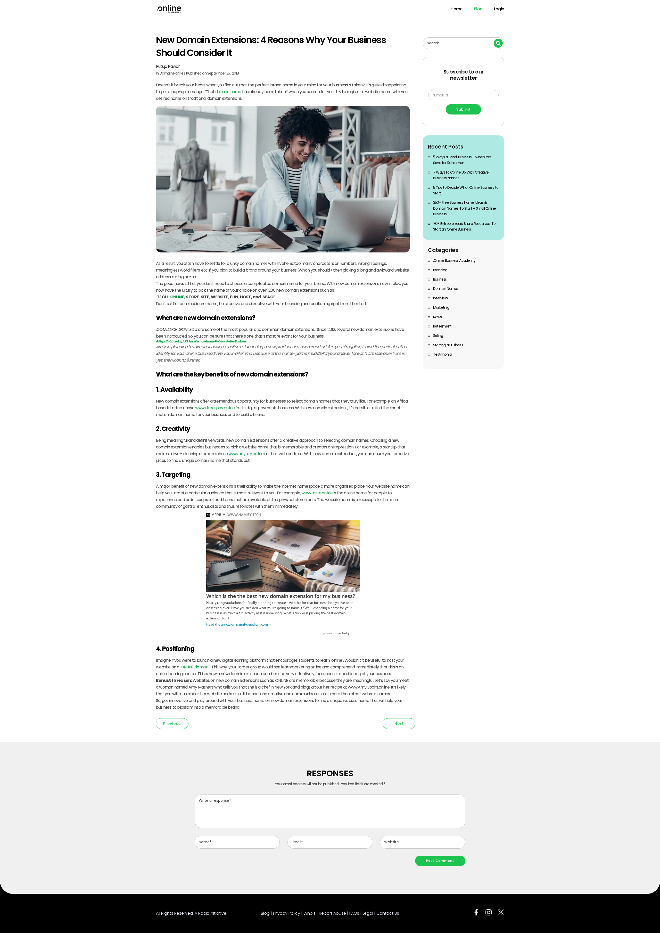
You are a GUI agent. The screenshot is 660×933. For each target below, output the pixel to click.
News (437, 317)
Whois (309, 913)
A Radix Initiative (210, 913)
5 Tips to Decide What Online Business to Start (465, 190)
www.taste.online (317, 493)
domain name (228, 92)
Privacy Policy (286, 913)
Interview (440, 298)
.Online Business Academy (454, 260)
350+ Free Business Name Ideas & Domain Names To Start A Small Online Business (464, 208)
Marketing (441, 307)
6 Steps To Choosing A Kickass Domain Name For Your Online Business (201, 341)
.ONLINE (176, 297)
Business (440, 279)
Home (456, 9)
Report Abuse (332, 913)
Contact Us (387, 913)
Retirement (442, 326)
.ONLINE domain (194, 667)
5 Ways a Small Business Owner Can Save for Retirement (462, 159)
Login (499, 9)
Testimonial (442, 354)
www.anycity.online (245, 454)
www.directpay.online (215, 408)
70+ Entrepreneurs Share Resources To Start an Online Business (464, 226)
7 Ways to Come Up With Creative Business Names (461, 175)
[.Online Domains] (169, 9)
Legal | (369, 913)
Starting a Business (448, 345)
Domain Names (172, 73)
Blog (478, 9)
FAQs (354, 913)
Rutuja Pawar (168, 66)
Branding (440, 270)
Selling (438, 335)
